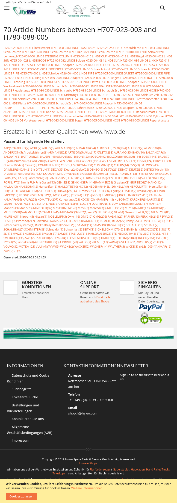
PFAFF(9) (9, 221)
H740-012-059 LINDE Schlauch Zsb (136, 95)
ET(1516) (139, 174)
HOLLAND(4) (21, 191)
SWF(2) (30, 238)
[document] (89, 491)
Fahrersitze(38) (38, 178)
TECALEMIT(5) (76, 238)
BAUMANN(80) (63, 156)
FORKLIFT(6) (11, 182)
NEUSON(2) (105, 212)
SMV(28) (16, 233)
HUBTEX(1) (48, 191)
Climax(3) (31, 165)
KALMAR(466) (12, 199)
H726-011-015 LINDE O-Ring (22, 78)
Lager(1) (9, 203)
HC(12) (83, 186)
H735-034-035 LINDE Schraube (51, 90)
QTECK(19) (73, 221)
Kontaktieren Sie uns (28, 419)
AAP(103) (9, 148)
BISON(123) (82, 156)
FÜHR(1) (35, 182)
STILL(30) (143, 233)
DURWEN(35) (70, 174)
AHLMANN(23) (65, 148)
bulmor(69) (22, 161)
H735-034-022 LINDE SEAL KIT (90, 86)
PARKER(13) (132, 216)
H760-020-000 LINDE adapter (114, 108)
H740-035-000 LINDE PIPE (54, 99)
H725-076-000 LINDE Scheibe (39, 73)
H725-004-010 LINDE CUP (90, 56)
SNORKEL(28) (32, 233)
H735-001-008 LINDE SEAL (43, 82)
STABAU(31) (60, 233)
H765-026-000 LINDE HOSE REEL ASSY (81, 112)
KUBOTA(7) (122, 199)
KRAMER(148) (104, 199)
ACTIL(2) (35, 148)
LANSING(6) (23, 203)
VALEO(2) (85, 242)
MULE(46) (52, 212)
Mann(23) (25, 208)
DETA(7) (123, 169)
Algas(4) (121, 148)
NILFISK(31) (11, 216)
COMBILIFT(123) (49, 165)
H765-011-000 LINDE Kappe (36, 112)
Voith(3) (158, 242)
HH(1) (7, 191)
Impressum (20, 440)
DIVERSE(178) (12, 174)
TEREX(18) (93, 238)
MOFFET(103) (36, 212)
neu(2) (92, 212)
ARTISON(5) (76, 152)
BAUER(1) (46, 156)
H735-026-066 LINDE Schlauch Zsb (46, 86)
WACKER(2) (81, 246)
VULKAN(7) (43, 246)
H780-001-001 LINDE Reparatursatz (131, 112)
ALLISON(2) (135, 148)
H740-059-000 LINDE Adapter (94, 103)
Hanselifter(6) (48, 186)
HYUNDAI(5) (145, 191)
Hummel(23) (85, 191)
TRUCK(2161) (146, 238)
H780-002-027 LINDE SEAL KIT (103, 116)
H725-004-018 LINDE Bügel (126, 56)
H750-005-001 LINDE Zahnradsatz (71, 108)
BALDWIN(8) (11, 156)
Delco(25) (82, 169)
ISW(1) (48, 195)
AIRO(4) (91, 148)
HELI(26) (110, 186)
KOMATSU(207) (48, 199)
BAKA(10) (138, 152)
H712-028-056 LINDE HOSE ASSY (73, 48)
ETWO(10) (152, 174)
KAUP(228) (30, 199)
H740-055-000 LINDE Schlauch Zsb (50, 103)
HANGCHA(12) (28, 186)
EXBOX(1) (165, 174)
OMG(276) (100, 216)
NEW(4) (119, 212)
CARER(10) (72, 161)
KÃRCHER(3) (138, 199)
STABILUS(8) (77, 233)
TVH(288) (162, 238)
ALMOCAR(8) (153, 148)
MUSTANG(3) (69, 212)
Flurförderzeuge (100, 469)
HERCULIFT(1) (139, 186)
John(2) (96, 195)
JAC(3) (66, 195)
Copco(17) (68, 165)
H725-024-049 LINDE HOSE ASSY (133, 65)
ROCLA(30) (157, 221)
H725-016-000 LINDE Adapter (54, 65)
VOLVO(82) (10, 246)
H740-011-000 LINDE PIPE (94, 95)
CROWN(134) (84, 165)
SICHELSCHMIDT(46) (109, 229)
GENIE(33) (63, 182)
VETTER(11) (128, 242)
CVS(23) (135, 165)
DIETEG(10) (151, 169)
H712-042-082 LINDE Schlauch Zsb (92, 52)
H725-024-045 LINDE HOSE (92, 65)
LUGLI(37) (141, 203)
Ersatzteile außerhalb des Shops (95, 299)
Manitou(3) (11, 208)
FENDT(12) (75, 178)
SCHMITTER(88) (34, 229)
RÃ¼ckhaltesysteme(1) (18, 225)
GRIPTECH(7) (139, 182)
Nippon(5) (27, 216)
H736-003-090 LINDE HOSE (138, 90)
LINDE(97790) (55, 203)
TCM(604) (59, 238)
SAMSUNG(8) (102, 225)
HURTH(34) (102, 191)
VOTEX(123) (27, 246)
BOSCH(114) (132, 156)
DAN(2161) (27, 169)
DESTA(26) (110, 169)
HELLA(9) (122, 186)
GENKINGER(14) (81, 182)
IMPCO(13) (10, 195)
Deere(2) (70, 169)
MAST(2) (83, 208)
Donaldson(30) (32, 174)
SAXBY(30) (118, 225)
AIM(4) (80, 148)
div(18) (164, 169)
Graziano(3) (121, 182)
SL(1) (6, 233)
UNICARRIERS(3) (48, 242)
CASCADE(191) (90, 161)
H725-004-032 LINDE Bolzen (66, 60)
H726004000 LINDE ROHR (137, 78)
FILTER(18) (120, 178)
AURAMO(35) (123, 152)
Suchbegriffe (22, 389)
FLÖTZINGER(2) (154, 178)
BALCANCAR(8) (155, 152)
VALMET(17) (100, 242)
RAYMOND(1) (90, 221)
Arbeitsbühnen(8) (35, 152)
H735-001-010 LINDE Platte (80, 82)
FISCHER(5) (136, 178)
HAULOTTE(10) (68, 186)
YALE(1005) (146, 246)
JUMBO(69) (109, 195)
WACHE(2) (67, 246)
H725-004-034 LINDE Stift (103, 60)
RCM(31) (105, 221)
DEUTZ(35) (136, 169)
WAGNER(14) (98, 246)
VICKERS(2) (144, 242)
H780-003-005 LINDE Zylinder (144, 116)
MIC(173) (144, 208)
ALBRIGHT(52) (106, 148)
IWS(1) (57, 195)
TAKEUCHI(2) (44, 238)
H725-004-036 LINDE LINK (138, 60)
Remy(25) (132, 221)
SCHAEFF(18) (134, 225)
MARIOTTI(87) (42, 208)
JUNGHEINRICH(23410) (132, 195)
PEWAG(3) (166, 216)
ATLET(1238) (105, 152)
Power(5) (41, 221)
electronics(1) (101, 174)
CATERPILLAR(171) (123, 161)
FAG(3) (22, 178)
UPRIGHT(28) (69, 242)
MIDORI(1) (158, 208)
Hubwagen (138, 469)
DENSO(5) (96, 169)
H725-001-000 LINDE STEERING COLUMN (44, 56)
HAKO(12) (155, 182)
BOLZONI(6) (115, 156)
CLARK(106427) (13, 165)
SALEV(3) (70, 225)
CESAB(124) (144, 161)
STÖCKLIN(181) (160, 233)
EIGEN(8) (86, 174)
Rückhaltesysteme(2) (49, 225)
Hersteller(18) (158, 186)
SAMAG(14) (84, 225)
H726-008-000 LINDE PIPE (152, 73)
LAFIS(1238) (155, 199)
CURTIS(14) (121, 165)
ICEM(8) (159, 191)
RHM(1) (144, 221)
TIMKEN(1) (108, 238)
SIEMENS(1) (132, 229)
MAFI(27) (154, 203)
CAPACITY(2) (56, 161)
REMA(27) (118, 221)
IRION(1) (25, 195)
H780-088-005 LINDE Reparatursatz (145, 120)
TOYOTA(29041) (126, 238)
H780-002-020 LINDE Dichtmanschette (57, 116)
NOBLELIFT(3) (57, 216)
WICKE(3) (132, 246)
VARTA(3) (115, 242)
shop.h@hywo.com (82, 413)
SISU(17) (164, 229)
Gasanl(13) (48, 182)
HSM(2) (35, 191)
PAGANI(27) (115, 216)
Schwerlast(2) (73, 229)
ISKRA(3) (37, 195)
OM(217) (86, 216)
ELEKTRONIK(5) (121, 174)
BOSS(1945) (149, 156)
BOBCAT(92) (98, 156)
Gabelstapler (121, 469)
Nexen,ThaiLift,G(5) (137, 212)
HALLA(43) (10, 186)
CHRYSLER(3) (162, 161)
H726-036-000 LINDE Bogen (101, 78)
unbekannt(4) (27, 242)
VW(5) (55, 246)
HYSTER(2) (129, 191)
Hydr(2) (116, 191)
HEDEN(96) (95, 186)
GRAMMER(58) (103, 182)
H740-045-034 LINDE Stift (89, 99)
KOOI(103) (88, 199)
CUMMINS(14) (103, 165)
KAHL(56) (155, 195)
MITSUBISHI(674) (15, 212)
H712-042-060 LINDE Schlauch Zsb (45, 52)
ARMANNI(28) (57, 152)
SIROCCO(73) (149, 229)
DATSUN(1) (42, 169)
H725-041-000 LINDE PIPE (44, 69)
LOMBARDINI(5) (123, 203)
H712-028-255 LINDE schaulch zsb (118, 48)
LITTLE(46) (72, 203)
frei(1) (25, 182)
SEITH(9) (88, 229)
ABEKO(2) (22, 148)
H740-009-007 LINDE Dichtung (56, 95)
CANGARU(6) (38, 161)
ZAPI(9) (8, 251)
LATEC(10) (38, 203)
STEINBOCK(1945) (124, 233)
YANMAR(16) (162, 246)
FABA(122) (10, 178)
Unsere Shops (88, 463)
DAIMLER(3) (11, 169)
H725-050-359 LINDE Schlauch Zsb (85, 69)
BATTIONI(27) (30, 156)
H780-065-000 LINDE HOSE (102, 120)
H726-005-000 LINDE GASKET (114, 73)
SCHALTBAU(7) (13, 229)
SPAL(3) (47, 233)
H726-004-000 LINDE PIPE (76, 73)
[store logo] (63, 11)
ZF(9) (17, 251)
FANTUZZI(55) (58, 178)
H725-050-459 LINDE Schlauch (129, 69)
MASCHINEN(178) (65, 208)
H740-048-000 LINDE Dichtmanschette (133, 99)
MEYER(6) (131, 208)
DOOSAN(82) (52, 174)
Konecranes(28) (69, 199)
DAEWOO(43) (150, 165)
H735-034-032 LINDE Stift (128, 86)
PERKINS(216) (149, 216)
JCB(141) (76, 195)
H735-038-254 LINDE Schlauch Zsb (96, 90)
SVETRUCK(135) (13, 238)
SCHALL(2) (151, 225)
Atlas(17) (90, 152)
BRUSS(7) (164, 156)
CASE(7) (105, 161)
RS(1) (169, 221)
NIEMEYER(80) (160, 212)
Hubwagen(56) (67, 191)
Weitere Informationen (87, 488)
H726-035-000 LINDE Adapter (62, 78)
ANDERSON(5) (13, 152)
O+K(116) (74, 216)
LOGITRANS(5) (101, 203)
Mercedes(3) (98, 208)
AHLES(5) (48, 148)
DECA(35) (57, 169)
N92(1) (82, 212)
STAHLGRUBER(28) (98, 233)
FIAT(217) (106, 178)
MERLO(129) (115, 208)
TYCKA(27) (10, 242)
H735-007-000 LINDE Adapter (119, 82)
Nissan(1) (41, 216)
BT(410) (8, 161)
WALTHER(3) (116, 246)
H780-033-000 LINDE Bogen (64, 120)
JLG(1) (87, 195)
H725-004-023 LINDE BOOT (28, 60)
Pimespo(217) (25, 221)
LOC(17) (85, 203)
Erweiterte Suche (25, 397)
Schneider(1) (54, 229)
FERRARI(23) (91, 178)
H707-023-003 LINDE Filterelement (26, 48)
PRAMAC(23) (56, 221)
